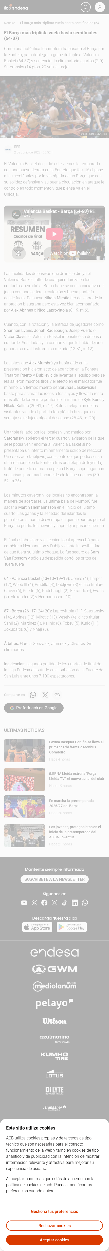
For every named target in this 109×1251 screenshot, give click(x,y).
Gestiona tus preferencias (54, 1211)
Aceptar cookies (54, 1240)
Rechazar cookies (55, 1225)
